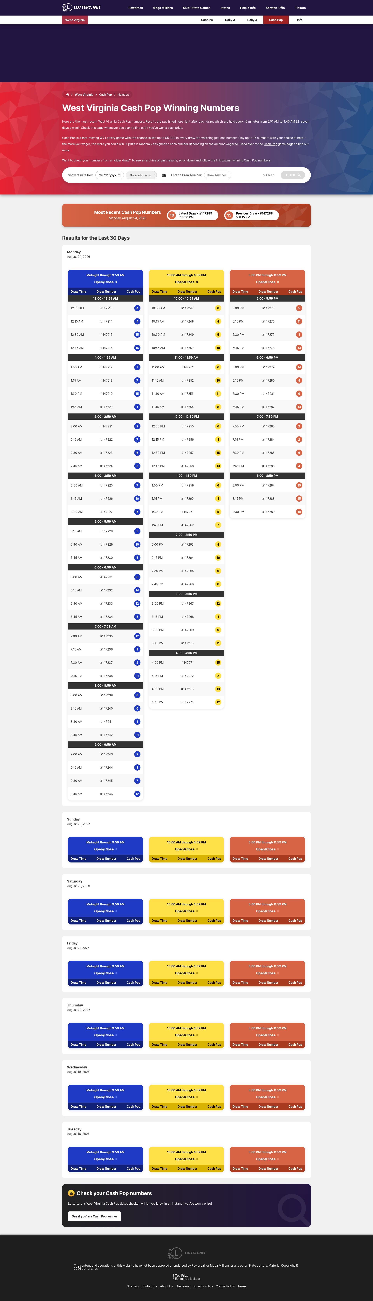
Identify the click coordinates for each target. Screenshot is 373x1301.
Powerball (135, 8)
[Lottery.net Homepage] (67, 94)
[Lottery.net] (81, 10)
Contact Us (149, 1286)
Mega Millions (163, 8)
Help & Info (248, 8)
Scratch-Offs (275, 8)
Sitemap (133, 1286)
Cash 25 (207, 20)
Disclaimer (183, 1286)
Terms (242, 1286)
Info (299, 20)
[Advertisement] (186, 53)
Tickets (300, 8)
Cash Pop (276, 20)
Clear (270, 175)
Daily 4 (252, 20)
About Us (166, 1286)
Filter (290, 175)
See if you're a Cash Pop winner (94, 1216)
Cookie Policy (225, 1286)
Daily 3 (230, 20)
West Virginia (75, 20)
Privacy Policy (203, 1286)
